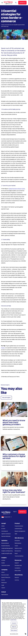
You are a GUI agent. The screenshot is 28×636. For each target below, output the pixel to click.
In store (3, 528)
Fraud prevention (19, 526)
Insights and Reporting (7, 551)
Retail (16, 553)
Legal (2, 585)
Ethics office (18, 570)
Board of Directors (5, 577)
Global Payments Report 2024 (17, 188)
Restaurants (18, 551)
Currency (17, 580)
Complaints (17, 568)
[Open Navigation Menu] (2, 2)
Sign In (15, 511)
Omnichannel (4, 531)
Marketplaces (4, 594)
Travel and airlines (19, 556)
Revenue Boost (5, 543)
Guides (3, 563)
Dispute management (20, 531)
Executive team (5, 575)
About (3, 572)
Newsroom (4, 582)
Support (17, 563)
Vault (16, 533)
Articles (3, 560)
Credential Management (7, 548)
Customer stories (5, 565)
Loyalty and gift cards (6, 553)
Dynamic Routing (5, 545)
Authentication (18, 528)
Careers (3, 587)
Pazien (3, 347)
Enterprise (17, 540)
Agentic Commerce (6, 533)
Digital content (18, 548)
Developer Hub (18, 565)
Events (3, 580)
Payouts (17, 577)
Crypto (16, 545)
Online (3, 526)
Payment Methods (5, 536)
